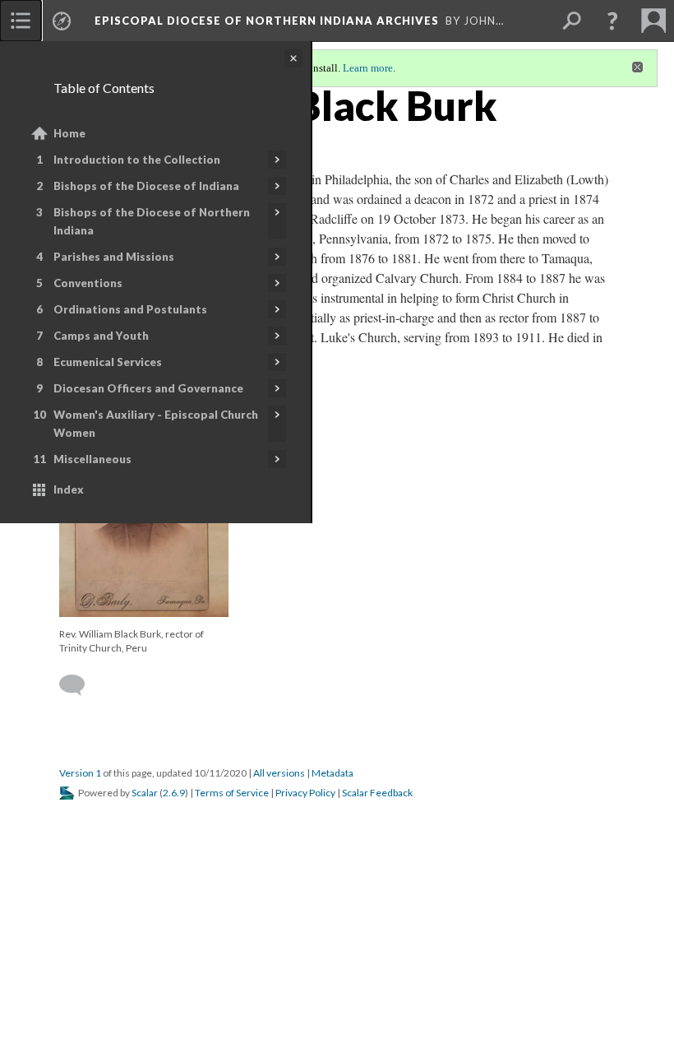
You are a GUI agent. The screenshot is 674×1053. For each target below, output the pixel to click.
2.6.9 (174, 792)
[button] (612, 20)
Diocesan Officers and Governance (148, 388)
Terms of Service (232, 792)
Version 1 (80, 773)
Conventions (87, 283)
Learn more (368, 68)
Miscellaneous (92, 459)
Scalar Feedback (377, 792)
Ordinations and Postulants (130, 309)
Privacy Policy (305, 792)
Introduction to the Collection (136, 159)
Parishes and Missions (113, 256)
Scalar (145, 792)
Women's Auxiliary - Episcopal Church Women (155, 423)
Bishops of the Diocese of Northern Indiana (151, 221)
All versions (279, 773)
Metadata (332, 773)
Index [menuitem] (68, 489)
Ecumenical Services (107, 362)
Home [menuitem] (69, 133)
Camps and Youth (101, 335)
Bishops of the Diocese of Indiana (146, 186)
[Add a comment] (79, 685)
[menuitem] (20, 20)
